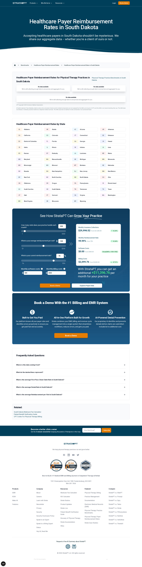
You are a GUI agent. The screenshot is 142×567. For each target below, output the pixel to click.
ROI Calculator (65, 497)
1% (23, 263)
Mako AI (15, 500)
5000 (63, 234)
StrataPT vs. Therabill (116, 524)
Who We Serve (45, 3)
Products (33, 3)
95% (63, 263)
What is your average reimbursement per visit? (38, 241)
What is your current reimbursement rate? (36, 255)
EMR (13, 493)
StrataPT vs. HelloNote (116, 520)
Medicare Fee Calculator (68, 493)
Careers (39, 497)
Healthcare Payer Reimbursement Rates (46, 65)
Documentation (90, 500)
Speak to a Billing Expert (44, 524)
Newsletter (40, 504)
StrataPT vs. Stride (115, 508)
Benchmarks (25, 65)
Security (39, 512)
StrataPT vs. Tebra (115, 504)
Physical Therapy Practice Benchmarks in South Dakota (109, 79)
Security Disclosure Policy (45, 516)
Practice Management (92, 497)
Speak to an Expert (42, 520)
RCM (14, 497)
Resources (58, 3)
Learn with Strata (42, 500)
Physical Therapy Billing (93, 493)
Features (15, 504)
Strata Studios (65, 500)
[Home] (15, 65)
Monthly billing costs (54, 269)
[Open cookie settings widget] (3, 563)
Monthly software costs (30, 269)
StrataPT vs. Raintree (116, 516)
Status (38, 527)
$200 (63, 249)
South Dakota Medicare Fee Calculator (27, 412)
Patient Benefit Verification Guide (25, 414)
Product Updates (66, 504)
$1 (23, 249)
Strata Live (64, 508)
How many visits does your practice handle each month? (38, 226)
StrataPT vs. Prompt (115, 497)
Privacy (38, 508)
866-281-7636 (71, 483)
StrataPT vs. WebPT (115, 493)
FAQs (62, 526)
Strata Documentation (67, 522)
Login (114, 3)
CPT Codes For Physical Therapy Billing (28, 417)
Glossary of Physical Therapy (70, 518)
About (38, 493)
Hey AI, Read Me (42, 531)
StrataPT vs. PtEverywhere (118, 512)
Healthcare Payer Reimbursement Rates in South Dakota (81, 65)
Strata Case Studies (91, 523)
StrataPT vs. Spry (114, 500)
